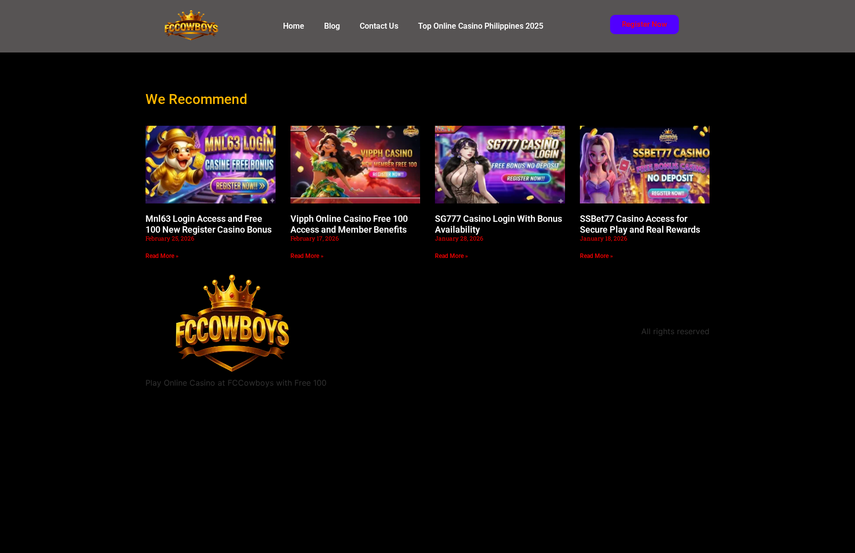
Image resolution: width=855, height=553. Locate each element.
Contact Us (379, 26)
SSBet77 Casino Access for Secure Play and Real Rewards (640, 224)
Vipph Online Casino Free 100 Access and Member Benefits (349, 224)
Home (293, 26)
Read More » (162, 255)
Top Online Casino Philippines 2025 (480, 26)
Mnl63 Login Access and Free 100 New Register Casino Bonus (208, 224)
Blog (332, 26)
